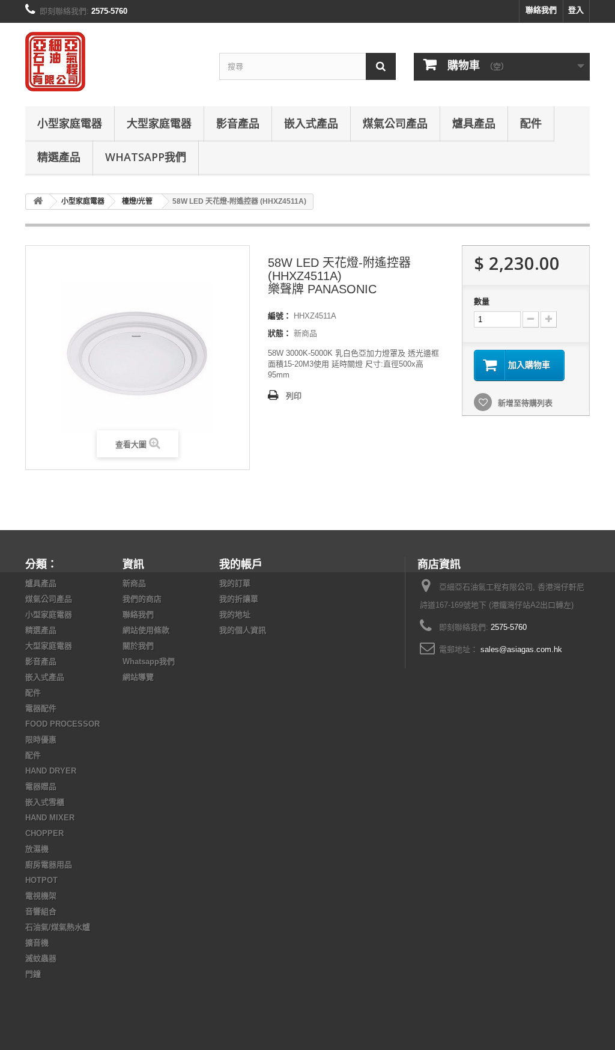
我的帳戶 (240, 564)
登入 (576, 9)
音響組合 (40, 911)
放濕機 (37, 848)
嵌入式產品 (311, 123)
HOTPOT (41, 880)
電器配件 (40, 708)
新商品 (134, 583)
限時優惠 (40, 739)
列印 (293, 395)
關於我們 (138, 645)
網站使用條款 (146, 630)
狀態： (279, 333)
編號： (279, 315)
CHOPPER (44, 833)
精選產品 (58, 157)
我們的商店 (142, 598)
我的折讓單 (238, 598)
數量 (481, 301)
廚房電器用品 (48, 864)
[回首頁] (37, 201)
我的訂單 (234, 583)
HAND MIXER (49, 817)
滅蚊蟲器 (40, 958)
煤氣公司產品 (395, 123)
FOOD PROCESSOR (62, 723)
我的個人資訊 (242, 630)
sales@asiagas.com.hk (521, 649)
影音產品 (237, 123)
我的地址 (234, 614)
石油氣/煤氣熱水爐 (57, 927)
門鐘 (33, 973)
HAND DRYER (50, 770)
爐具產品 (473, 123)
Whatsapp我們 (145, 157)
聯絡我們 (541, 9)
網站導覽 (138, 677)
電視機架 (40, 895)
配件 (531, 123)
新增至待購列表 (524, 402)
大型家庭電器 (159, 123)
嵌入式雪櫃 (44, 802)
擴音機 (37, 942)
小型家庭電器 (69, 123)
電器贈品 (40, 786)
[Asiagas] (113, 61)
